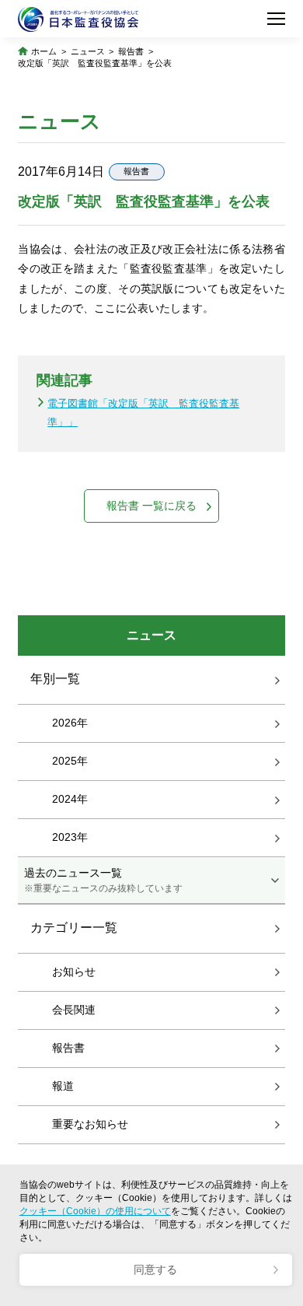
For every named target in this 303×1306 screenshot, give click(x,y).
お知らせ (74, 971)
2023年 (70, 837)
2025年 (70, 761)
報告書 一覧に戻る (151, 505)
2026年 (70, 722)
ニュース (88, 51)
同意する (155, 1269)
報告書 (131, 51)
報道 (63, 1086)
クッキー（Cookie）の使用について (95, 1211)
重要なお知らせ (90, 1124)
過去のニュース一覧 (103, 880)
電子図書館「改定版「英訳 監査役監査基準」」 (143, 412)
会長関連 (74, 1009)
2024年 (70, 799)
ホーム (44, 51)
